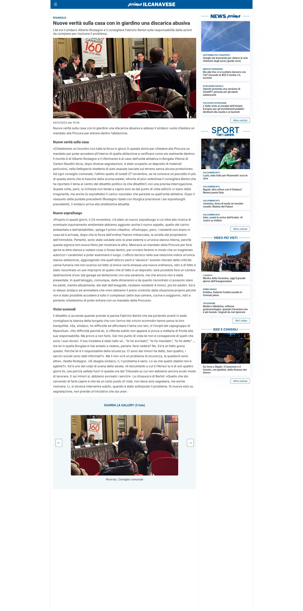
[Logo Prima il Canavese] (151, 4)
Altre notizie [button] (240, 120)
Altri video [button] (241, 320)
